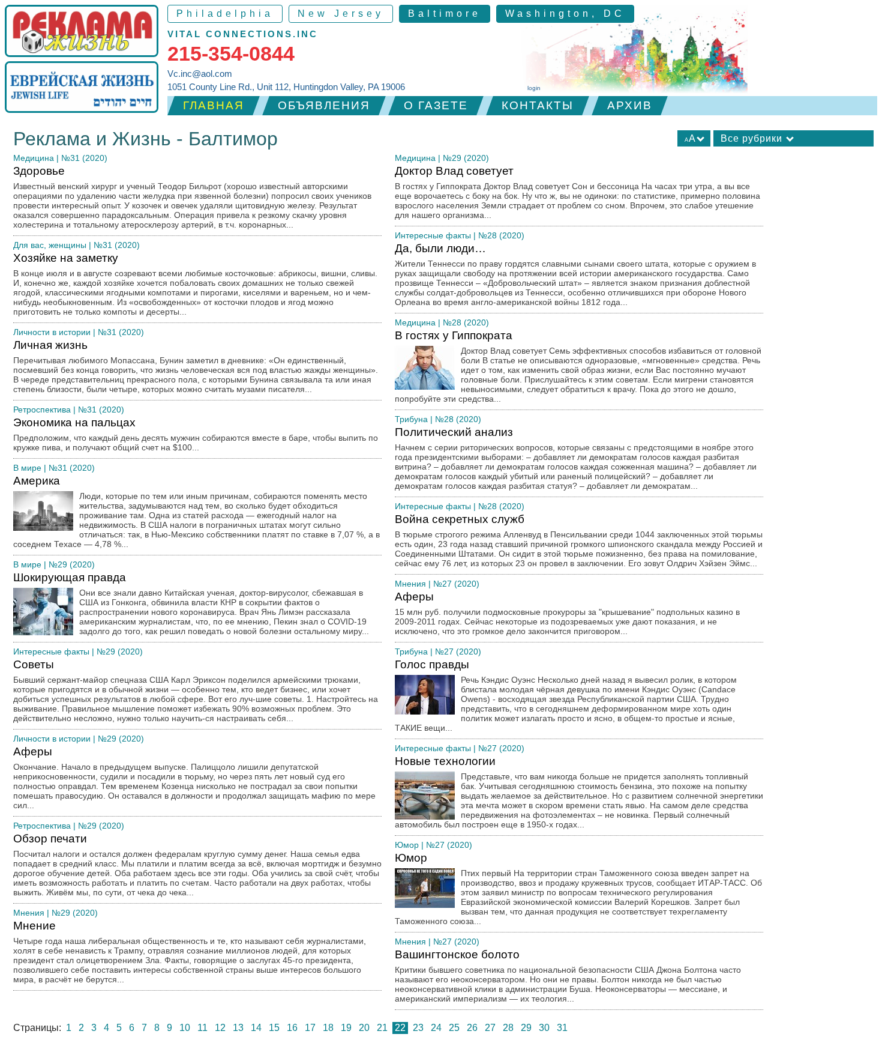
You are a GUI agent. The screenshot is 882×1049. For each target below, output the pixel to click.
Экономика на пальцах (195, 434)
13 (238, 1028)
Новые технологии (579, 792)
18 (328, 1028)
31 (562, 1028)
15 (274, 1028)
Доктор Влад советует (577, 192)
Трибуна (411, 419)
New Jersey (341, 13)
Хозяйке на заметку (195, 284)
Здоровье (192, 197)
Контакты (538, 105)
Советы (195, 690)
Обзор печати (197, 864)
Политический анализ (576, 458)
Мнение (189, 951)
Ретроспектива (42, 409)
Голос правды (566, 695)
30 (544, 1028)
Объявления (324, 105)
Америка (196, 511)
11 (202, 1028)
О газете (436, 105)
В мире (27, 468)
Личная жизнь (195, 366)
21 (382, 1028)
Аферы (194, 777)
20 (364, 1028)
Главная (213, 105)
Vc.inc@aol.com (199, 73)
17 (310, 1028)
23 (418, 1028)
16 (292, 1028)
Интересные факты (51, 651)
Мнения (28, 912)
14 (256, 1028)
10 (184, 1028)
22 (400, 1028)
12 (220, 1028)
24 (436, 1028)
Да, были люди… (575, 274)
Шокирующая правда (191, 603)
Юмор (407, 845)
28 (508, 1028)
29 (526, 1028)
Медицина (33, 158)
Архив (629, 105)
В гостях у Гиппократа (578, 366)
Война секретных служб (579, 540)
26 (472, 1028)
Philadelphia (225, 13)
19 (346, 1028)
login (534, 88)
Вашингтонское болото (568, 975)
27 (490, 1028)
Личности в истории (52, 332)
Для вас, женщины (49, 245)
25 (454, 1028)
